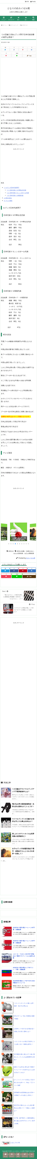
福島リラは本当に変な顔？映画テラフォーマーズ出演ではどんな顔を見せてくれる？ (24, 1069)
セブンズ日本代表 (18, 553)
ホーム (5, 25)
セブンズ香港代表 (29, 553)
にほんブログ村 (15, 1142)
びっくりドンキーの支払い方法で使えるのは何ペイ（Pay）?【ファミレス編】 (24, 1082)
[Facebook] (14, 50)
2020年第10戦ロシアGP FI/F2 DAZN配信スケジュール (24, 982)
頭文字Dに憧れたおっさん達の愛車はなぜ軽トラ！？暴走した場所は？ (24, 1108)
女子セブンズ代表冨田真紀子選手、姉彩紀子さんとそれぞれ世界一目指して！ (23, 851)
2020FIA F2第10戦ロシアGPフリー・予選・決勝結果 (23, 968)
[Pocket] (6, 55)
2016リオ (25, 25)
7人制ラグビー (30, 551)
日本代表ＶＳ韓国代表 (15, 195)
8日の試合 (8, 198)
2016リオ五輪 (20, 551)
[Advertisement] (18, 78)
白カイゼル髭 (30, 558)
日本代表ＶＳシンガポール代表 (18, 193)
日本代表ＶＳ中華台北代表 (16, 190)
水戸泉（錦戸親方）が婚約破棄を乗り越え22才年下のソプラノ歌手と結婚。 (24, 1120)
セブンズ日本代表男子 (11, 187)
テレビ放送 (8, 201)
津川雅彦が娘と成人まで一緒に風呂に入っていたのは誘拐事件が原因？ (24, 1057)
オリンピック (14, 25)
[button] (4, 531)
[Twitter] (5, 50)
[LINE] (17, 55)
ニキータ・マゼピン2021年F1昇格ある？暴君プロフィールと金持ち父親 (24, 956)
